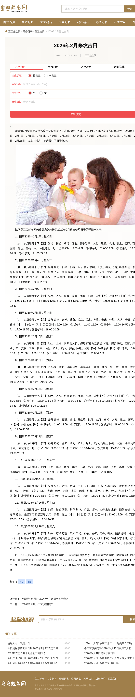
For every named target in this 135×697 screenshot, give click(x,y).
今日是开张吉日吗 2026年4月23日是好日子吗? (39, 658)
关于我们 (88, 678)
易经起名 (83, 22)
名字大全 (120, 22)
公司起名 (76, 678)
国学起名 (64, 22)
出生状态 (17, 75)
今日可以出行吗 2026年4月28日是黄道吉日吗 (39, 663)
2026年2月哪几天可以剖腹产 (37, 604)
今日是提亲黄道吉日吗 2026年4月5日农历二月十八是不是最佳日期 (39, 648)
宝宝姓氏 (17, 84)
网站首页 (9, 22)
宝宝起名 (46, 22)
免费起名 (28, 22)
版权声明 (100, 678)
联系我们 (113, 678)
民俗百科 (28, 31)
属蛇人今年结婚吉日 (39, 643)
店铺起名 (64, 678)
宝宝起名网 (14, 31)
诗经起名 (101, 22)
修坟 (29, 582)
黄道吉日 (40, 31)
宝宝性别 (17, 93)
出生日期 (17, 101)
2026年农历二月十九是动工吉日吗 (39, 653)
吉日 (21, 582)
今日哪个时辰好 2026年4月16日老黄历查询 (44, 598)
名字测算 (52, 678)
